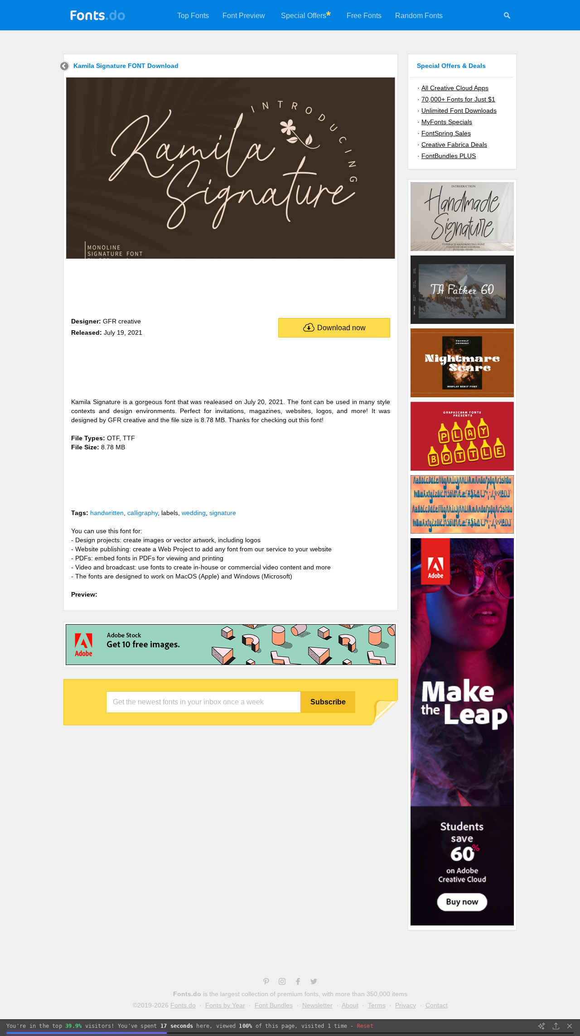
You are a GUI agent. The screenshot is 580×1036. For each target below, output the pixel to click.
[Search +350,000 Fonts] (507, 16)
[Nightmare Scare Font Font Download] (462, 396)
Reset (365, 1026)
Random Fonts (419, 15)
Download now (341, 328)
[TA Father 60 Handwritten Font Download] (462, 323)
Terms (377, 1005)
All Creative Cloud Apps (454, 88)
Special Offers (303, 15)
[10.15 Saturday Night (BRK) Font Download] (462, 533)
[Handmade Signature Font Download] (462, 250)
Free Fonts (364, 15)
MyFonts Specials (446, 121)
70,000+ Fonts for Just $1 (458, 99)
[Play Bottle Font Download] (462, 470)
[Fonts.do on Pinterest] (266, 982)
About (350, 1005)
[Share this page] (556, 1026)
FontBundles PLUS (448, 155)
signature (222, 512)
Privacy (405, 1005)
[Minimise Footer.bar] (570, 1026)
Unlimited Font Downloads (459, 110)
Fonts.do (183, 1005)
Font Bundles (274, 1005)
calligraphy (142, 512)
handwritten (107, 512)
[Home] (64, 67)
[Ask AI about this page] (541, 1026)
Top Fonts (193, 15)
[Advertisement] (231, 286)
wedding (194, 512)
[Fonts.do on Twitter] (313, 982)
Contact (436, 1005)
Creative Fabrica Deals (454, 144)
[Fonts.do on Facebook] (298, 982)
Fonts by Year (225, 1005)
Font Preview (243, 15)
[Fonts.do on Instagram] (282, 982)
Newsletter (317, 1005)
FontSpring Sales (446, 133)
